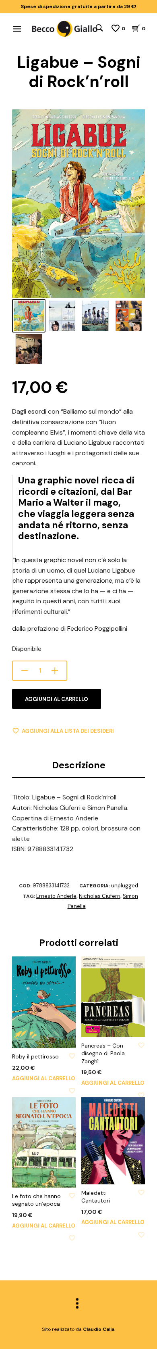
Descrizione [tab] (78, 765)
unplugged (124, 885)
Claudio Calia (98, 1329)
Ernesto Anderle (56, 896)
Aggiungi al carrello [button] (43, 1078)
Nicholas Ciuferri (99, 896)
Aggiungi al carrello (56, 699)
